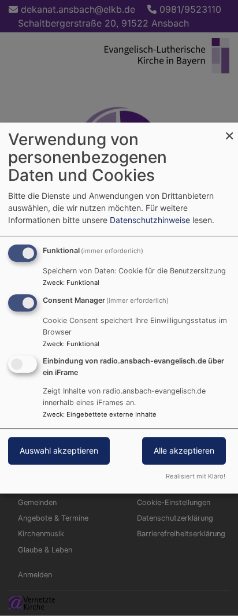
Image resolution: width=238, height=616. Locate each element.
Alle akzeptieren (184, 450)
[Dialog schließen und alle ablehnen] (229, 130)
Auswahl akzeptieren (59, 450)
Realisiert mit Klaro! (195, 476)
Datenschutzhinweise (150, 220)
